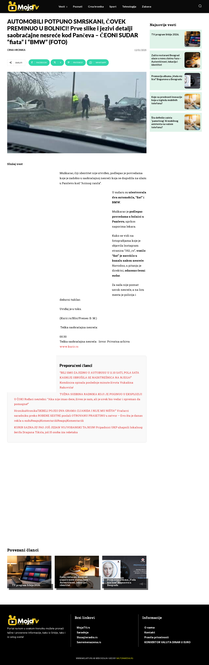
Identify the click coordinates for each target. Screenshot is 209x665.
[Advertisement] (31, 221)
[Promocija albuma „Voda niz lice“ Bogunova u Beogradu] (124, 572)
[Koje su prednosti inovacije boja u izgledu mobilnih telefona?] (192, 101)
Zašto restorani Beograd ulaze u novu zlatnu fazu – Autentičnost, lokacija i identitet (75, 581)
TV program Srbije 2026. (26, 585)
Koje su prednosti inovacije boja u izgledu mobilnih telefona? (166, 100)
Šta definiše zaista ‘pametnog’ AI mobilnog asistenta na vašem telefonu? (164, 122)
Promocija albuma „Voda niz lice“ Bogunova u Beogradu (121, 582)
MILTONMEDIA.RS (124, 658)
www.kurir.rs (69, 346)
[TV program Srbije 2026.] (29, 572)
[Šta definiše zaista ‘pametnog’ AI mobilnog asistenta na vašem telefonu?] (192, 122)
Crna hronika (16, 50)
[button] (200, 6)
